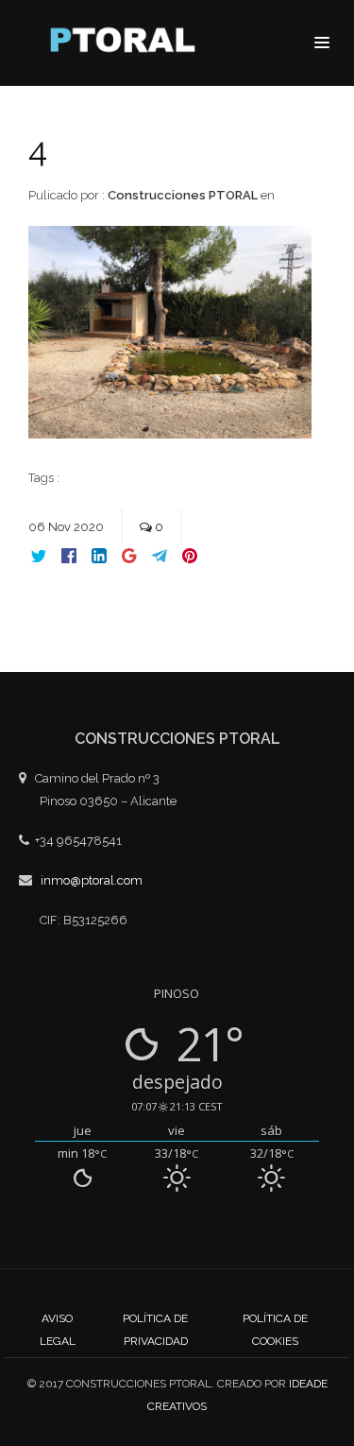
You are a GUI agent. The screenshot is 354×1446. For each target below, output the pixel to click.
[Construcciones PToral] (127, 44)
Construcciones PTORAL (183, 195)
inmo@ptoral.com (92, 880)
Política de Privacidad (155, 1330)
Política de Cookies (275, 1330)
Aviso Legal (58, 1330)
